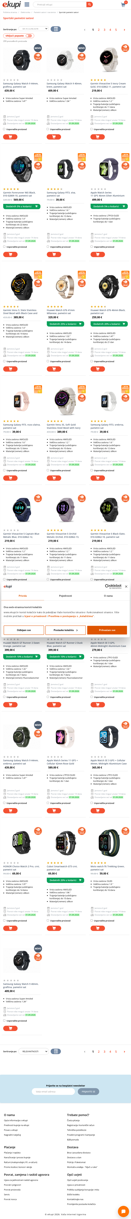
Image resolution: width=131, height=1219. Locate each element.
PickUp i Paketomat (76, 1162)
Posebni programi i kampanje (81, 1134)
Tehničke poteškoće (76, 1130)
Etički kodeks (73, 1194)
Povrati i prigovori (12, 1184)
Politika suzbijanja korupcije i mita (83, 1189)
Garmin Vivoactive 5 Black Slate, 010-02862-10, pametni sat (108, 535)
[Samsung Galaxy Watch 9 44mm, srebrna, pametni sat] (22, 737)
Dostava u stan (74, 1157)
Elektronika (25, 12)
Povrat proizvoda (12, 1189)
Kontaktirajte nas (75, 1199)
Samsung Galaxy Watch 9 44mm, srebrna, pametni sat (21, 762)
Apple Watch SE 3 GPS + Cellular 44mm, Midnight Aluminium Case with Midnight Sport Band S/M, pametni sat (109, 762)
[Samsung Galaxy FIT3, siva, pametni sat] (65, 169)
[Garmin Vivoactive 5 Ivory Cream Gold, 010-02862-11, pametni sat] (109, 60)
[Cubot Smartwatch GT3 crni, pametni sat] (65, 843)
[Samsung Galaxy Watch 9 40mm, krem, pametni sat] (65, 60)
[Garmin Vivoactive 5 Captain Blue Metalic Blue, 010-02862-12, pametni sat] (22, 510)
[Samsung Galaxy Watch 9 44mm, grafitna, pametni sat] (21, 60)
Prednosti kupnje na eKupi (16, 1125)
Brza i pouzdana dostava (78, 1152)
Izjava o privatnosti (76, 1184)
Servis (7, 1194)
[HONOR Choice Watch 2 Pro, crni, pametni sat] (22, 843)
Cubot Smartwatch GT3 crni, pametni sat (62, 868)
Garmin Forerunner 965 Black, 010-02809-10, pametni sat (19, 194)
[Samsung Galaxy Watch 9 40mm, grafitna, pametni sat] (22, 961)
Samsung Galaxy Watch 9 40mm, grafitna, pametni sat (21, 985)
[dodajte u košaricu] (10, 137)
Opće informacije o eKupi (16, 1120)
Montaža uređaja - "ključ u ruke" (82, 1167)
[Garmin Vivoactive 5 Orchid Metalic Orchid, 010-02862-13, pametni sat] (65, 510)
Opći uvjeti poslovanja (77, 1180)
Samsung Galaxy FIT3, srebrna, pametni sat (107, 426)
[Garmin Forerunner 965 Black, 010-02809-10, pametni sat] (22, 169)
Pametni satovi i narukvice (45, 12)
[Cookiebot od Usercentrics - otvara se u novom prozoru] (107, 586)
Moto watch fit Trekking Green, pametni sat (108, 868)
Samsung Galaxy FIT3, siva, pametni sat (61, 194)
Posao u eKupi (11, 1130)
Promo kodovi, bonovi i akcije (18, 1167)
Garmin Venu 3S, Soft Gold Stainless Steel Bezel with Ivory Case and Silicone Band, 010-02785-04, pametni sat (64, 426)
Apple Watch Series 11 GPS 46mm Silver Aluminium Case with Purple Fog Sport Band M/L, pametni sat (108, 194)
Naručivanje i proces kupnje (17, 1157)
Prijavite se (88, 1091)
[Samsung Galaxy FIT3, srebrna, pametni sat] (109, 401)
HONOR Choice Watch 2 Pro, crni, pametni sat (21, 868)
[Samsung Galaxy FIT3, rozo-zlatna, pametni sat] (22, 401)
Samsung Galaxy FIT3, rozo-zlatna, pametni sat (21, 426)
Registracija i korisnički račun (80, 1125)
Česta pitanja (73, 1120)
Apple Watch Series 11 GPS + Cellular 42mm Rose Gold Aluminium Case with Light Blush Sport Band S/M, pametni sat (65, 762)
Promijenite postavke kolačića (81, 1204)
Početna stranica (10, 12)
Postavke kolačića (64, 630)
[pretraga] (89, 4)
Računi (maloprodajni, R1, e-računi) (20, 1162)
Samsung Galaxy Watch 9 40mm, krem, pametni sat (64, 85)
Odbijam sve (24, 630)
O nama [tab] (108, 595)
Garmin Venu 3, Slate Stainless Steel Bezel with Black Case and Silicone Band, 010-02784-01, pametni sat (20, 312)
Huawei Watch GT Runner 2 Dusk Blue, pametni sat (65, 644)
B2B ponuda (73, 1139)
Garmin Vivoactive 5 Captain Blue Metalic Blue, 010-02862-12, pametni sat (21, 535)
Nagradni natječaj (12, 1134)
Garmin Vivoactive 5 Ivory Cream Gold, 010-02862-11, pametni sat (108, 85)
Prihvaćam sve (107, 630)
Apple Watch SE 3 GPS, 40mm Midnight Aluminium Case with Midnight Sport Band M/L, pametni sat (108, 644)
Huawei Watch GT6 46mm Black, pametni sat (108, 312)
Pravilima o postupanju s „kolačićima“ (71, 616)
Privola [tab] (23, 595)
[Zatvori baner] (126, 586)
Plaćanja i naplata (12, 1152)
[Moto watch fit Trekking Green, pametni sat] (109, 843)
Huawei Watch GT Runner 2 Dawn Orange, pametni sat (21, 644)
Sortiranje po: (10, 29)
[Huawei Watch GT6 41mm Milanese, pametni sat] (65, 287)
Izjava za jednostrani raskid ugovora (21, 1180)
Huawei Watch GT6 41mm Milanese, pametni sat (61, 312)
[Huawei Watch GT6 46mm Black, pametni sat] (109, 287)
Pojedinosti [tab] (65, 595)
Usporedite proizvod (16, 129)
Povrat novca (10, 1199)
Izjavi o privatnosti (35, 616)
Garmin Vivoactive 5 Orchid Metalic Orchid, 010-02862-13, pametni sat (63, 535)
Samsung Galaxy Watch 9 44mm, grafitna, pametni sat (20, 85)
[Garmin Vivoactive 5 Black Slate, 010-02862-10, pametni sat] (109, 510)
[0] (123, 3)
